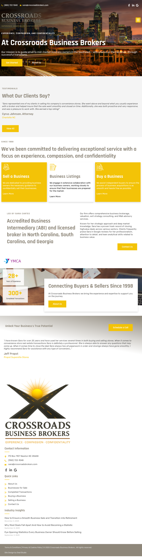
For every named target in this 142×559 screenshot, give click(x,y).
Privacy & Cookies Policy (32, 547)
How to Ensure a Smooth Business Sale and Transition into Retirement (41, 518)
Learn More (8, 193)
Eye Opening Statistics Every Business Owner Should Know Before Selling (43, 532)
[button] (138, 19)
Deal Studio (21, 553)
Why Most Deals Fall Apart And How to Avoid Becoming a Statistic (39, 525)
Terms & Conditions (13, 547)
